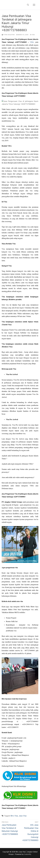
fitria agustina (9, 34)
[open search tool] (28, 5)
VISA (32, 42)
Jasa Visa (22, 816)
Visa (33, 34)
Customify (27, 854)
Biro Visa (14, 816)
